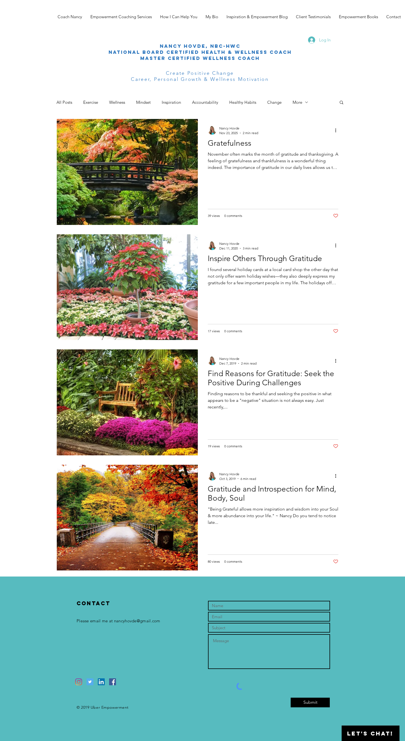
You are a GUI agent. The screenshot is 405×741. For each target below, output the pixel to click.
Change (274, 102)
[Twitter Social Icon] (90, 681)
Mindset (143, 102)
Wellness (117, 102)
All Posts (64, 102)
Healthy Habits (242, 102)
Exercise (90, 102)
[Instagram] (78, 681)
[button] (341, 103)
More (297, 102)
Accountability (205, 102)
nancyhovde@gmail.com (137, 620)
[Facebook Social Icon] (112, 681)
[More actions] (337, 130)
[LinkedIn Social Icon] (101, 681)
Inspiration (171, 102)
